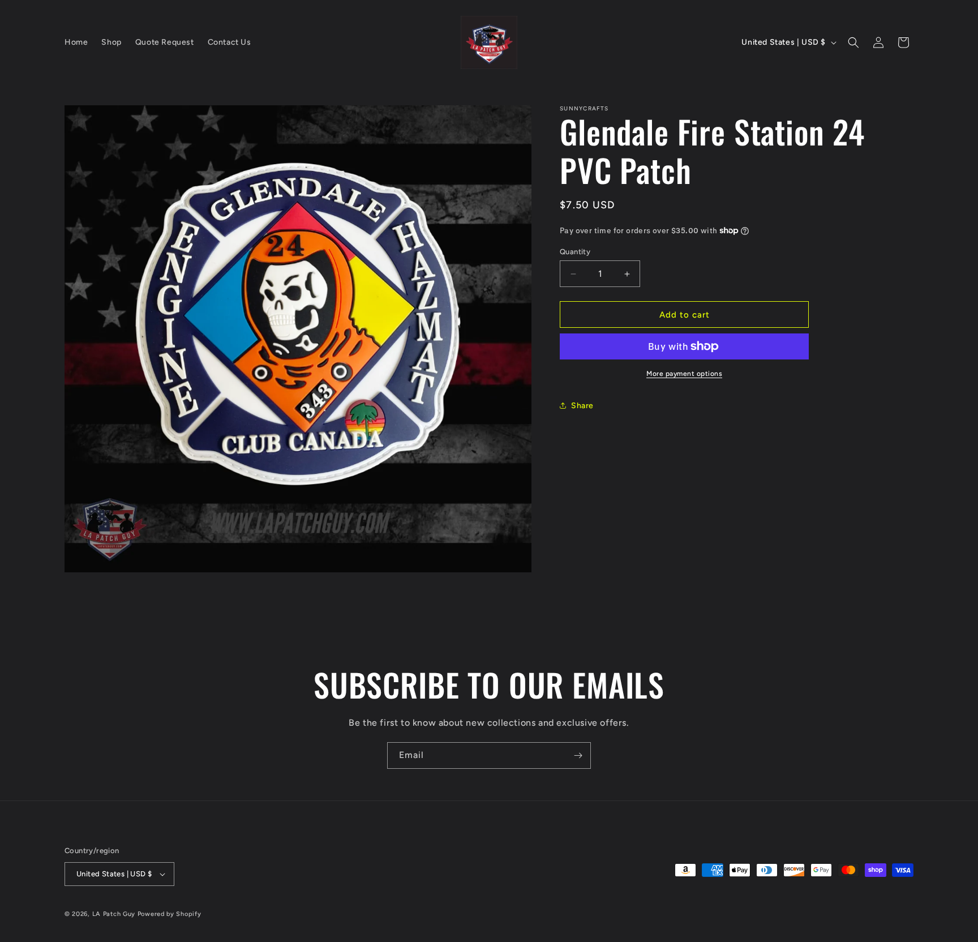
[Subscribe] (577, 755)
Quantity (575, 251)
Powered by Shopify (169, 914)
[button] (853, 42)
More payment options (684, 374)
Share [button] (582, 405)
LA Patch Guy (113, 914)
